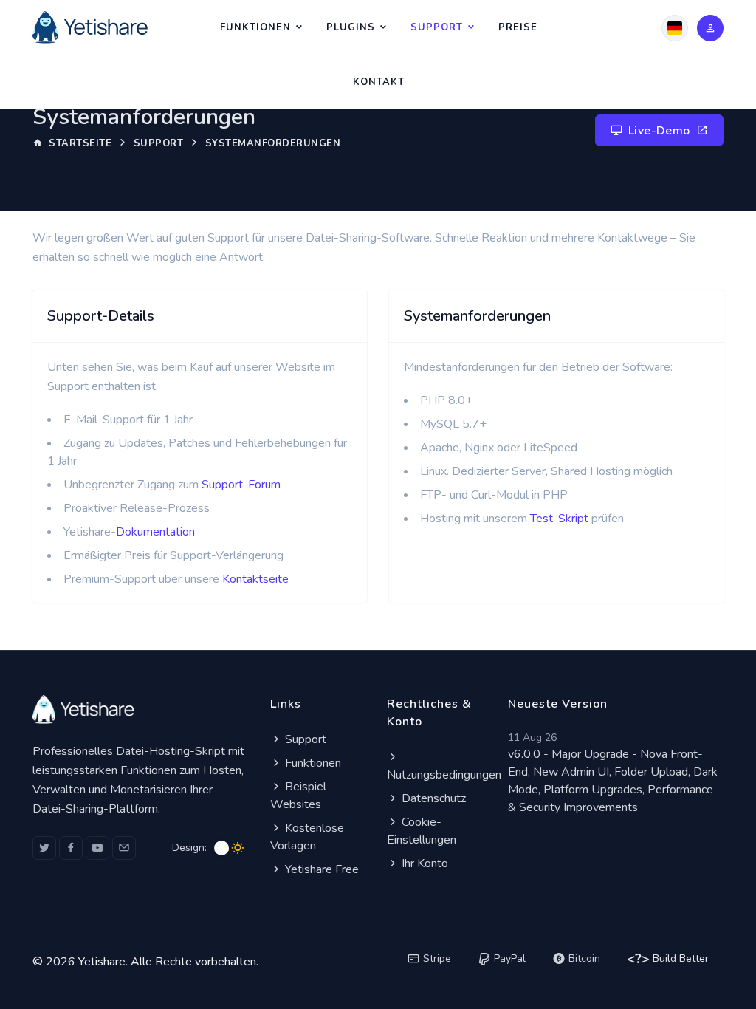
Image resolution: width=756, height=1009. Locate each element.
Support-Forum (241, 484)
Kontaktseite (255, 579)
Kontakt (379, 82)
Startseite (78, 143)
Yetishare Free (320, 869)
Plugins (350, 27)
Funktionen (255, 27)
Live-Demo (659, 131)
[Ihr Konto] (710, 28)
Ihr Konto (423, 863)
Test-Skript (559, 518)
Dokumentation (155, 532)
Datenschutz (432, 798)
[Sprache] (675, 28)
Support (436, 27)
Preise (517, 27)
